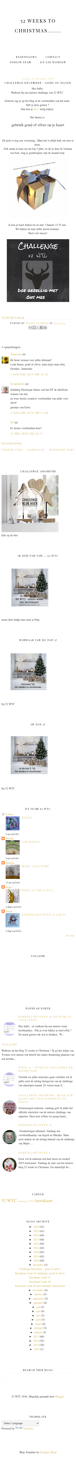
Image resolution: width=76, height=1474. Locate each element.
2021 (36, 1248)
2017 (36, 1336)
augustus (38, 1302)
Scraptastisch (17, 384)
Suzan (9, 911)
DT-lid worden (53, 62)
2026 (36, 1227)
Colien (9, 814)
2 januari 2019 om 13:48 (29, 413)
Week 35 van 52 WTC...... (40, 890)
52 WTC (9, 1200)
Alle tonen (70, 935)
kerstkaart (44, 1200)
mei (38, 1315)
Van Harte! (31, 841)
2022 (36, 1243)
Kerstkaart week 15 (35, 1124)
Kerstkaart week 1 (34, 1152)
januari (38, 1332)
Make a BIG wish (35, 866)
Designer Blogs (48, 1452)
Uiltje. (27, 817)
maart (38, 1324)
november (38, 1290)
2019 (36, 1256)
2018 (36, 1260)
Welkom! (10, 1044)
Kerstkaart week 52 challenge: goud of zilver (40, 1273)
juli (38, 1307)
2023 (36, 1239)
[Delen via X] (38, 327)
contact (53, 56)
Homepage (36, 449)
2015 (36, 1345)
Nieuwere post (61, 449)
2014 (36, 1349)
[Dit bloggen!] (34, 327)
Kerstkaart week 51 (40, 1277)
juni (38, 1311)
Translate (28, 1428)
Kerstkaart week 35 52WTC (44, 914)
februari (38, 1328)
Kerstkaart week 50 (40, 1281)
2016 (36, 1341)
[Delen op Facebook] (41, 327)
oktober (38, 1294)
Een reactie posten (12, 443)
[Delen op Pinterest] (45, 327)
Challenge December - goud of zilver (39, 1269)
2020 (36, 1252)
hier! (36, 109)
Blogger (59, 1396)
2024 (36, 1235)
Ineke (9, 887)
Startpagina (26, 56)
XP (12, 422)
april (38, 1319)
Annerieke (16, 354)
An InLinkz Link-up (13, 317)
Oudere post (12, 449)
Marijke (10, 838)
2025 (36, 1231)
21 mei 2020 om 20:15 (26, 433)
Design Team (20, 62)
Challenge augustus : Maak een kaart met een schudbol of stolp (46, 1099)
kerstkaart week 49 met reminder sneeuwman (40, 1286)
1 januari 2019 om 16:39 (29, 374)
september (38, 1298)
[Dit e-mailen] (30, 327)
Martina (10, 863)
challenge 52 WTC (26, 1201)
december (38, 1265)
